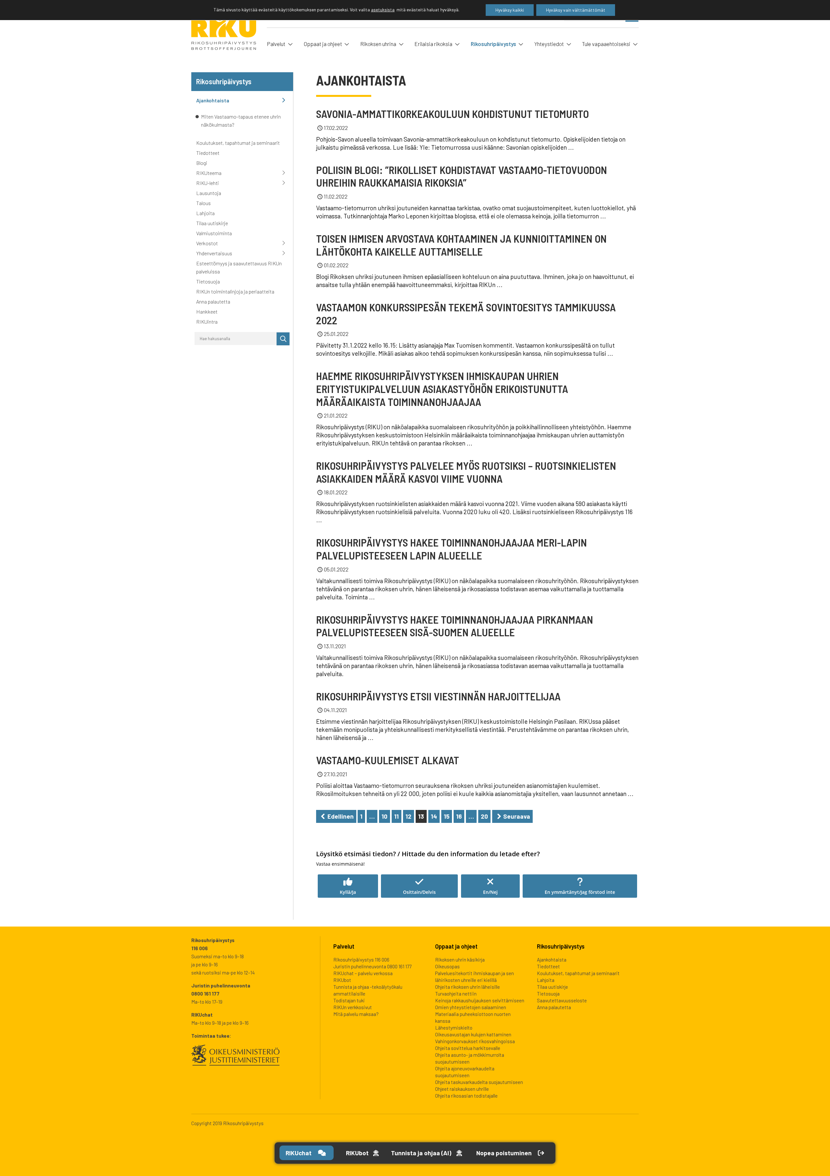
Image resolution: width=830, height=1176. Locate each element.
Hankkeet (207, 311)
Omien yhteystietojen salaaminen (470, 1007)
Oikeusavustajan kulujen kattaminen (473, 1034)
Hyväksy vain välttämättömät (575, 10)
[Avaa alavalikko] (289, 44)
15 (446, 816)
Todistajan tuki (349, 1000)
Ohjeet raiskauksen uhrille (462, 1089)
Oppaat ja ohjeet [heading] (456, 946)
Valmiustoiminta (214, 233)
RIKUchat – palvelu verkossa (363, 973)
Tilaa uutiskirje (212, 223)
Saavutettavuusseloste (562, 1000)
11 (396, 816)
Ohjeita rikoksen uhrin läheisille (467, 987)
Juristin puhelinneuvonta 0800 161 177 (372, 966)
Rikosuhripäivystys (493, 43)
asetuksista (383, 9)
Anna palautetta (213, 301)
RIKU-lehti (207, 183)
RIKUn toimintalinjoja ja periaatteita (235, 291)
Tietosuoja (208, 281)
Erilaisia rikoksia (433, 43)
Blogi (201, 163)
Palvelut (276, 43)
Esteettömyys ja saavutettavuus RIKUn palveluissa (239, 267)
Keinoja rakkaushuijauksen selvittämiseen (479, 1000)
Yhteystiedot (549, 43)
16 (459, 816)
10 (384, 816)
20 (484, 816)
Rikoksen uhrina (378, 43)
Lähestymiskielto (453, 1028)
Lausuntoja (208, 193)
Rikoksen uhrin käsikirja (460, 960)
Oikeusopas (447, 966)
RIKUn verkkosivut (352, 1007)
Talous (203, 203)
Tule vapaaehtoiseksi (606, 43)
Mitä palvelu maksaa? (356, 1014)
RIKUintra (207, 321)
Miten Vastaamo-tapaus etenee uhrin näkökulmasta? (241, 120)
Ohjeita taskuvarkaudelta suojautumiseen (479, 1082)
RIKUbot (342, 980)
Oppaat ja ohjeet (323, 43)
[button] (348, 886)
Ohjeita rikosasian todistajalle (466, 1096)
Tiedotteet (207, 153)
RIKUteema (208, 173)
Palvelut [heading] (343, 946)
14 (434, 816)
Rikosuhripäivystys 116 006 (361, 960)
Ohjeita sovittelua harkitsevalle (467, 1048)
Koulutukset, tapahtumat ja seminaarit (238, 143)
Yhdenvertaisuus (214, 253)
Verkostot (207, 243)
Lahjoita (205, 213)
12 (408, 816)
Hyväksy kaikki (509, 10)
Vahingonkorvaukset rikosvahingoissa (475, 1041)
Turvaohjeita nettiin (456, 994)
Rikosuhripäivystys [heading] (561, 946)
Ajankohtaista (212, 100)
